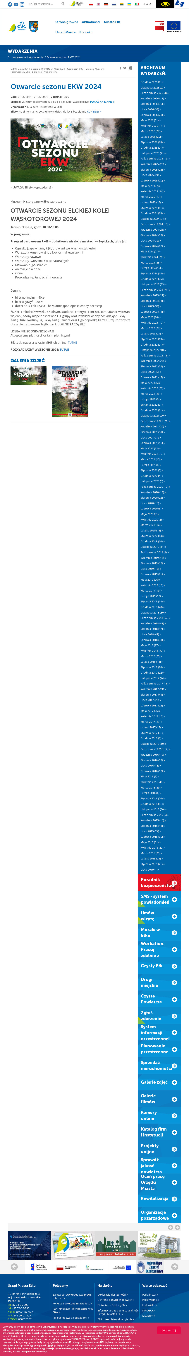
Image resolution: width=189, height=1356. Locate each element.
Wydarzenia (36, 57)
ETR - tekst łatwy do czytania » (115, 1319)
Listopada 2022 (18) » (153, 350)
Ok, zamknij (169, 1330)
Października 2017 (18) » (155, 683)
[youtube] (16, 5)
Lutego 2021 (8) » (151, 465)
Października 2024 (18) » (155, 224)
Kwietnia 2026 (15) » (153, 126)
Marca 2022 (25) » (151, 393)
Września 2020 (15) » (153, 492)
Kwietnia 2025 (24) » (153, 191)
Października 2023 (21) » (155, 290)
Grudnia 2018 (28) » (153, 607)
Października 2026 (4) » (155, 93)
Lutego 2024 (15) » (152, 268)
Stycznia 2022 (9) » (152, 404)
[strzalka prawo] (170, 1227)
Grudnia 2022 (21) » (153, 344)
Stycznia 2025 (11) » (153, 208)
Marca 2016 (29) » (151, 787)
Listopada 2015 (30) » (153, 809)
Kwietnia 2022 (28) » (153, 388)
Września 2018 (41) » (153, 623)
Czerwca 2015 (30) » (153, 836)
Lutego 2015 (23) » (152, 858)
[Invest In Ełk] (76, 3)
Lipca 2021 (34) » (151, 437)
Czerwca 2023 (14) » (153, 311)
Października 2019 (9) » (155, 552)
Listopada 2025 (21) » (153, 153)
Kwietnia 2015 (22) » (153, 847)
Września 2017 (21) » (153, 689)
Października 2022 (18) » (155, 355)
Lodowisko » (149, 1305)
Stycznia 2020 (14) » (153, 536)
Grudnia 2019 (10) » (153, 541)
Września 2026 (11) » (153, 98)
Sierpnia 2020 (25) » (153, 497)
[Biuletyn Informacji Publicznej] (159, 26)
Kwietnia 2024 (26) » (153, 257)
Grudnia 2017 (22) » (153, 672)
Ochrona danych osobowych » (115, 1299)
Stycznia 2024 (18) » (153, 273)
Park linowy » (150, 1294)
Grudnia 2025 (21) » (153, 147)
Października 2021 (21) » (155, 421)
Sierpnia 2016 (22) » (153, 760)
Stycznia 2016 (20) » (153, 798)
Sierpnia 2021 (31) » (153, 432)
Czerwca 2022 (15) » (153, 377)
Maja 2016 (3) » (150, 776)
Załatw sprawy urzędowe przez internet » (72, 1296)
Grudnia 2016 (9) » (152, 738)
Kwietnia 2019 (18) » (153, 585)
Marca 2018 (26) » (151, 656)
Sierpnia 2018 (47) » (153, 629)
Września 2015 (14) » (153, 820)
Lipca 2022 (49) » (151, 371)
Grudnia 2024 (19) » (153, 213)
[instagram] (22, 5)
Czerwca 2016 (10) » (153, 771)
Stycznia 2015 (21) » (153, 864)
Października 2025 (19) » (155, 158)
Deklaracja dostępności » (112, 1294)
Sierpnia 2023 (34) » (153, 301)
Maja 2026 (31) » (151, 120)
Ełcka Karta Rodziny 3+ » (112, 1305)
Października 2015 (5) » (155, 815)
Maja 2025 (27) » (151, 186)
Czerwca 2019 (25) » (153, 574)
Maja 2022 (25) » (151, 383)
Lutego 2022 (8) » (151, 399)
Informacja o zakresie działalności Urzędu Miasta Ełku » (118, 1312)
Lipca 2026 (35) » (151, 109)
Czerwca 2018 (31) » (153, 640)
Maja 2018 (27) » (151, 645)
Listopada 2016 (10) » (153, 743)
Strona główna (66, 22)
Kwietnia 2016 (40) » (153, 782)
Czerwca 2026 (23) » (153, 115)
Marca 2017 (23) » (151, 721)
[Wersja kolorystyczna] (165, 4)
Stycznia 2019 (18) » (153, 601)
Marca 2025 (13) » (151, 196)
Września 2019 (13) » (153, 558)
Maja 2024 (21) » (151, 251)
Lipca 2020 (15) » (151, 503)
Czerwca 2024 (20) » (153, 246)
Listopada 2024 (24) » (153, 218)
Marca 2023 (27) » (151, 328)
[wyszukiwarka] (63, 3)
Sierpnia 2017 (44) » (153, 694)
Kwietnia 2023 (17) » (153, 322)
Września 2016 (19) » (153, 754)
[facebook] (10, 5)
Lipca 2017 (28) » (151, 700)
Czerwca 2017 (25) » (153, 705)
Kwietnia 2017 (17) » (153, 716)
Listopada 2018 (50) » (153, 612)
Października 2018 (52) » (155, 618)
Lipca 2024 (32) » (151, 240)
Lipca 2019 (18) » (151, 568)
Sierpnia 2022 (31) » (153, 366)
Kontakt (85, 32)
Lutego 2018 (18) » (152, 661)
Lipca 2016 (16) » (151, 765)
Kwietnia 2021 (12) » (153, 454)
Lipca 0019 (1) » (150, 869)
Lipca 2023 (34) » (151, 306)
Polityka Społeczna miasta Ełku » (72, 1303)
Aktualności (91, 22)
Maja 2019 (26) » (151, 579)
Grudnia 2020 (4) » (152, 476)
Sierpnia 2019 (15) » (153, 563)
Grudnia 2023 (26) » (153, 279)
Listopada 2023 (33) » (153, 284)
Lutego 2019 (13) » (152, 596)
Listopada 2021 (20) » (153, 415)
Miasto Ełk (112, 22)
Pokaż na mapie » (102, 101)
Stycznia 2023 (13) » (153, 339)
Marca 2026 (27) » (151, 131)
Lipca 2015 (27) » (151, 831)
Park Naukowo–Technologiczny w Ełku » (73, 1310)
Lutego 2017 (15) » (152, 727)
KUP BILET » (94, 111)
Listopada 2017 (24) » (153, 678)
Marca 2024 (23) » (151, 262)
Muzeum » (148, 1315)
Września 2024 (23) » (153, 229)
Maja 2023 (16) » (151, 317)
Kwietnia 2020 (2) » (152, 519)
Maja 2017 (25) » (151, 711)
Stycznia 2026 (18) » (153, 142)
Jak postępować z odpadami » (71, 1317)
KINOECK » (149, 1310)
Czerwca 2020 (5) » (152, 508)
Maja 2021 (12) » (151, 448)
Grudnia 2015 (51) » (153, 804)
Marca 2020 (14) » (151, 525)
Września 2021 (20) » (153, 426)
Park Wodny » (150, 1299)
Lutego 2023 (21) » (152, 333)
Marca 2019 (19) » (151, 590)
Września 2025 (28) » (153, 164)
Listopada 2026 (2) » (153, 87)
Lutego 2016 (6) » (151, 793)
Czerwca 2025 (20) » (153, 180)
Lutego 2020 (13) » (152, 530)
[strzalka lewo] (177, 1227)
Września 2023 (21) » (153, 295)
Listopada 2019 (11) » (153, 546)
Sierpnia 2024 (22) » (153, 235)
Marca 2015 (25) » (151, 853)
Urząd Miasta (65, 32)
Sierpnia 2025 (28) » (153, 169)
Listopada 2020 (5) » (153, 481)
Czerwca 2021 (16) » (153, 443)
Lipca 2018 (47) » (151, 634)
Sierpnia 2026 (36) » (153, 104)
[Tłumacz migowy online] (179, 3)
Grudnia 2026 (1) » (152, 82)
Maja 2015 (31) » (151, 842)
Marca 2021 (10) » (151, 459)
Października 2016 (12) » (155, 749)
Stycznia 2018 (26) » (153, 667)
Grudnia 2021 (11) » (153, 410)
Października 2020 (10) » (155, 486)
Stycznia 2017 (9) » (152, 733)
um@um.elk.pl (25, 1312)
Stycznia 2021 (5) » (152, 470)
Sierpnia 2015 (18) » (153, 825)
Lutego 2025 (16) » (152, 202)
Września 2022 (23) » (153, 361)
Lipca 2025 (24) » (151, 175)
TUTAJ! (72, 343)
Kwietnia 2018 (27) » (153, 650)
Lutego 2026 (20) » (152, 136)
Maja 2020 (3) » (150, 514)
